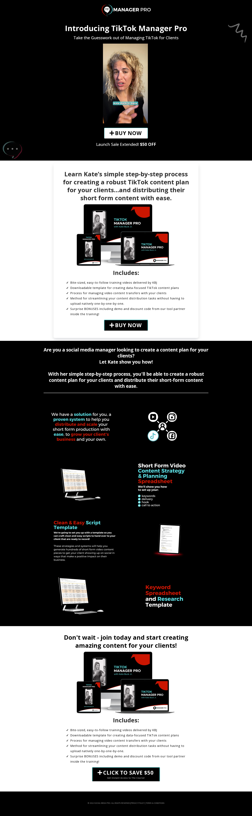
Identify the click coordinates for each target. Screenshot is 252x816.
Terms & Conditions (155, 803)
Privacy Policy (138, 803)
